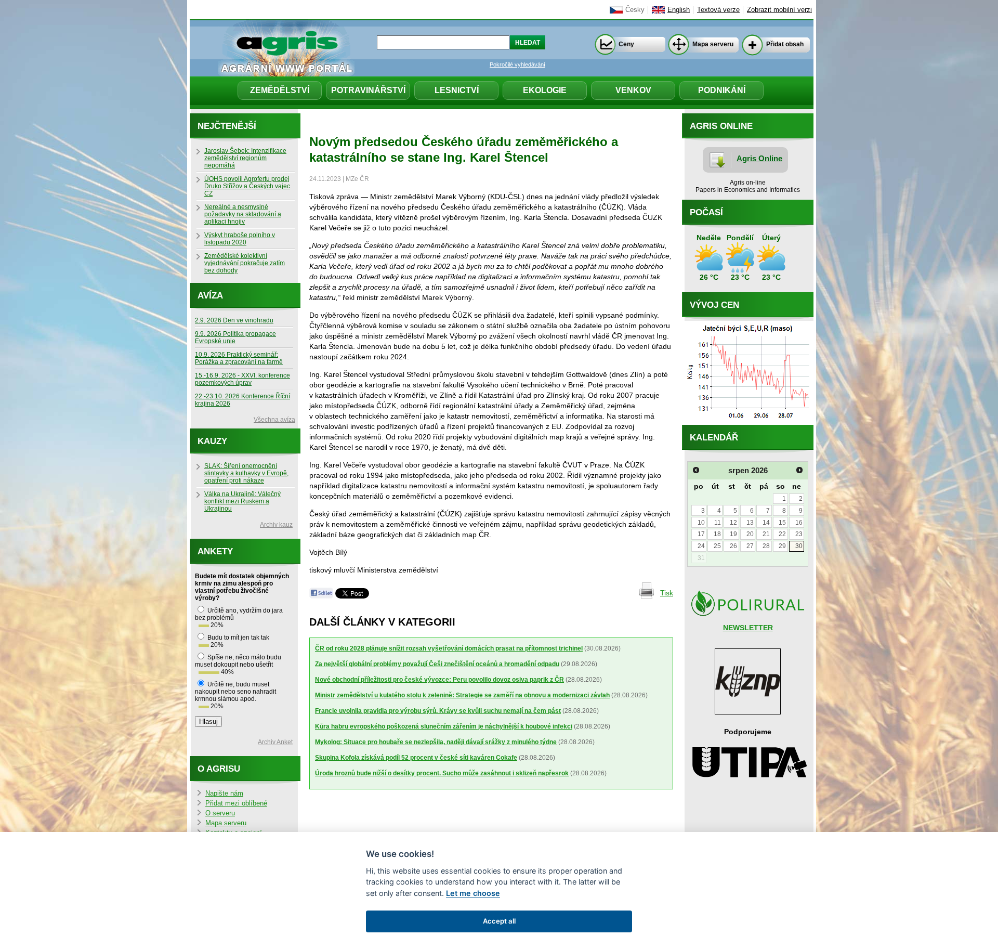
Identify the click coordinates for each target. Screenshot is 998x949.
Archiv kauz (276, 524)
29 (782, 546)
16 (799, 522)
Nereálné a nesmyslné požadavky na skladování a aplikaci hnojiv (242, 214)
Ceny (626, 44)
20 (750, 534)
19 (733, 534)
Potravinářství (368, 90)
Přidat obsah (785, 44)
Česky (635, 10)
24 (701, 546)
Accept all (499, 921)
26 (733, 546)
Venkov (633, 90)
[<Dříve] (696, 470)
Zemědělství (279, 90)
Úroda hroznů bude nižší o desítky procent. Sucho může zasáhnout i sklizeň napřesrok (442, 773)
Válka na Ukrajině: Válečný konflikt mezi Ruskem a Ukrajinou (242, 501)
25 (717, 546)
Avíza (210, 296)
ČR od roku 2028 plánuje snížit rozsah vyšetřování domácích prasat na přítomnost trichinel (449, 648)
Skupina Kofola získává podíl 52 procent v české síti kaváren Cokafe (416, 757)
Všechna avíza (274, 419)
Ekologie (545, 90)
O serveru (220, 813)
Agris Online (759, 158)
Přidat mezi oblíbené (236, 803)
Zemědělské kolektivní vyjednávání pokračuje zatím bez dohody (244, 263)
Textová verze (718, 10)
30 (799, 546)
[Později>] (799, 470)
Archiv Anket (275, 742)
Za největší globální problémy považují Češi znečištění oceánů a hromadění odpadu (437, 664)
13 (750, 522)
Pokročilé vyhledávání (517, 64)
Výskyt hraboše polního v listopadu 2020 (239, 238)
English (678, 10)
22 (782, 534)
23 (799, 534)
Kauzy (212, 441)
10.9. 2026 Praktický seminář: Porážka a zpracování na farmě (239, 358)
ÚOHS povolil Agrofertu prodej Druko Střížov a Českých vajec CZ (247, 186)
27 (750, 546)
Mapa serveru (712, 44)
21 (766, 534)
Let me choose (473, 893)
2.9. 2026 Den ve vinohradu (234, 320)
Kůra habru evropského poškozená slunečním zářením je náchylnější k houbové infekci (443, 726)
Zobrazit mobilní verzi (779, 10)
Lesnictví (457, 90)
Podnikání (721, 90)
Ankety (215, 551)
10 (701, 522)
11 (717, 522)
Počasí (706, 212)
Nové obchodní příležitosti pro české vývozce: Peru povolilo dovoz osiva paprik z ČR (439, 679)
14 (766, 522)
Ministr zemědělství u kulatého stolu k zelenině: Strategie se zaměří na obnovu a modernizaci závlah (462, 695)
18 (717, 534)
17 (701, 534)
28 (766, 546)
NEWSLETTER (748, 627)
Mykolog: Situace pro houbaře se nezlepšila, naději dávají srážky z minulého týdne (436, 742)
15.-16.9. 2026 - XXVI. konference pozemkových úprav (242, 379)
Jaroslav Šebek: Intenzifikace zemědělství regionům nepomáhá (245, 158)
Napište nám (224, 793)
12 (733, 522)
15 (782, 522)
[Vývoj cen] (747, 422)
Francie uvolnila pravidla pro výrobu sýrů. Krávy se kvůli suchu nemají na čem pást (438, 710)
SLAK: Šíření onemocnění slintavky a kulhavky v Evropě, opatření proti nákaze (246, 473)
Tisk (666, 593)
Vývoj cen (714, 305)
